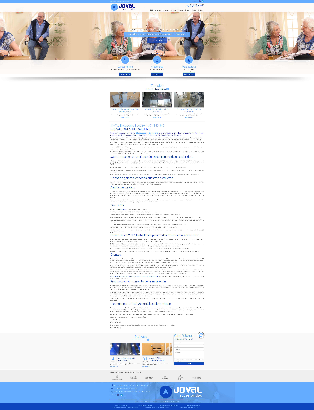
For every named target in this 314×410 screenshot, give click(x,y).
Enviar (189, 363)
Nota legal (163, 401)
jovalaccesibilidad (123, 7)
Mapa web (176, 401)
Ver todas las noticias (139, 340)
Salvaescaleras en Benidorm (145, 405)
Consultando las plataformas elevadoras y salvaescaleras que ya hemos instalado (134, 276)
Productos (165, 10)
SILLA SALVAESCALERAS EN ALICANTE (189, 110)
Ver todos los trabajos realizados (155, 89)
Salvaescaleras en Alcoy (121, 405)
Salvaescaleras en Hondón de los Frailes (169, 405)
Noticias (187, 10)
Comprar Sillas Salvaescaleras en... (157, 359)
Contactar (201, 10)
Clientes (193, 10)
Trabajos (180, 10)
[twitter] (203, 1)
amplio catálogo (121, 209)
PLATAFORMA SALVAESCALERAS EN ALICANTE (125, 110)
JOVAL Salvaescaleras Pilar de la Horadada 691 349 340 (125, 407)
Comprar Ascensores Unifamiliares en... (126, 359)
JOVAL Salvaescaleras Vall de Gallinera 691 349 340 (157, 407)
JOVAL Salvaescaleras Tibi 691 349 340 (189, 407)
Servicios (173, 10)
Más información (157, 40)
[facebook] (200, 1)
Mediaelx (156, 401)
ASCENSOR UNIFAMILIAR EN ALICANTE (157, 110)
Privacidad (169, 401)
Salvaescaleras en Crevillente (193, 405)
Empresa (158, 10)
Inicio (151, 10)
